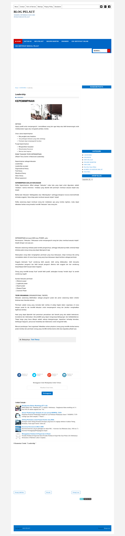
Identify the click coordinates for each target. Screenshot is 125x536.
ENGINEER (65, 41)
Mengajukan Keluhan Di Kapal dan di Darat (36, 434)
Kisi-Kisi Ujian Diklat (90, 167)
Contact (22, 6)
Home (18, 41)
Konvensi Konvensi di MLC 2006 (33, 427)
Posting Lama (76, 492)
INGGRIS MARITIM (52, 41)
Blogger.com (107, 528)
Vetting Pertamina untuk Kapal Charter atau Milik (38, 419)
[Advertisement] (75, 23)
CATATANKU (20, 97)
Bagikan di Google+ (55, 374)
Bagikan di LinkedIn (70, 374)
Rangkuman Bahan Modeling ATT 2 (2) (34, 405)
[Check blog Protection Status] (85, 499)
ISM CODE (87, 164)
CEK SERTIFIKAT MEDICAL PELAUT (27, 46)
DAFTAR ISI (27, 41)
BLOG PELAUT (24, 11)
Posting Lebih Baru (19, 492)
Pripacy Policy (48, 6)
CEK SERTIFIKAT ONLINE (79, 41)
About (16, 6)
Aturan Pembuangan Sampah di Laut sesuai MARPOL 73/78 (41, 412)
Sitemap (40, 6)
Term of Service (31, 6)
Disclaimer (58, 6)
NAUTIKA (87, 172)
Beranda (48, 492)
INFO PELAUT (39, 41)
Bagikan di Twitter (40, 374)
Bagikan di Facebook (25, 374)
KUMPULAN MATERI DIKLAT (93, 169)
